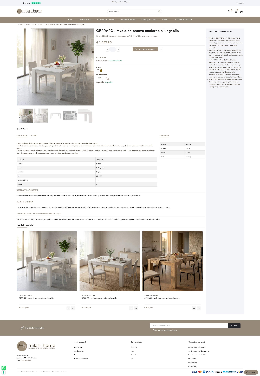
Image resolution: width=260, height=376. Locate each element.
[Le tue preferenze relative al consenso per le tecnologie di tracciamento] (3, 372)
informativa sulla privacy (169, 330)
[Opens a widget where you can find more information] (251, 372)
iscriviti (234, 326)
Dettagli (33, 135)
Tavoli (40, 25)
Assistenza (240, 3)
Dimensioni (164, 135)
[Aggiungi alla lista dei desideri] (161, 49)
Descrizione (22, 135)
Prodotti (27, 25)
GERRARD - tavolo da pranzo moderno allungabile (36, 298)
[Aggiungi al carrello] (73, 308)
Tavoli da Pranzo (50, 25)
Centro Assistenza (26, 360)
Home (21, 25)
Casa (34, 25)
